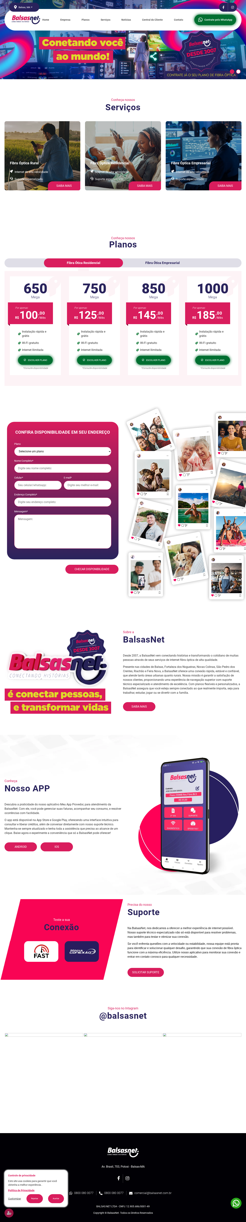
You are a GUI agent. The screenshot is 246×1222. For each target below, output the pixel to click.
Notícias (126, 19)
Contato (178, 19)
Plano (17, 444)
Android (21, 846)
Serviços (105, 19)
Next (244, 1072)
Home (45, 19)
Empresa (65, 19)
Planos (86, 19)
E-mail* (68, 477)
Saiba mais (139, 706)
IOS (57, 846)
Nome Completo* (23, 461)
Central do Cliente (152, 19)
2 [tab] (238, 71)
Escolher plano (37, 360)
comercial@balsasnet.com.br (152, 1193)
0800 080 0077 (83, 1193)
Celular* (18, 477)
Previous (2, 1072)
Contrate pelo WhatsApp (218, 19)
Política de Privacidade (21, 1190)
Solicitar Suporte (145, 972)
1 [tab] (232, 71)
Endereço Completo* (25, 494)
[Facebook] (223, 7)
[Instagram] (232, 7)
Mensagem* (21, 511)
